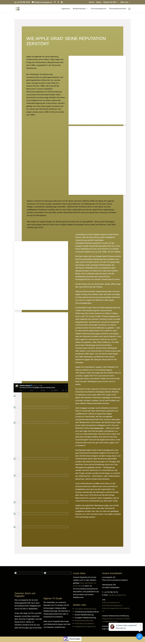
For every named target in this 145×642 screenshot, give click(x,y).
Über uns (124, 2)
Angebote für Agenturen (85, 626)
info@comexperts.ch (117, 595)
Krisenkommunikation (84, 623)
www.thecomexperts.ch (112, 605)
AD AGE (116, 370)
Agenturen (66, 9)
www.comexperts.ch (111, 602)
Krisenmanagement (98, 9)
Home (91, 2)
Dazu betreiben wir (88, 583)
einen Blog (77, 586)
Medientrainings (79, 9)
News (98, 2)
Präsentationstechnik (117, 9)
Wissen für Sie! (109, 2)
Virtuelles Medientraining (85, 609)
